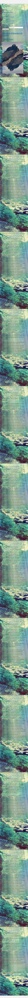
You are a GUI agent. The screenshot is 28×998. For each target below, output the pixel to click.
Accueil (7, 14)
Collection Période (9, 20)
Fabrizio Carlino (7, 39)
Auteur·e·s (7, 18)
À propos (7, 24)
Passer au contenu (7, 12)
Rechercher (5, 27)
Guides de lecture (9, 16)
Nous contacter (9, 22)
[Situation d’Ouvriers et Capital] (12, 73)
